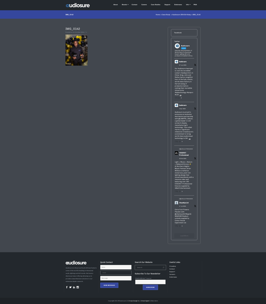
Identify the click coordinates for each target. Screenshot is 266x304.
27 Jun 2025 (182, 65)
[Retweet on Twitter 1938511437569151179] (177, 98)
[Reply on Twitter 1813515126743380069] (175, 226)
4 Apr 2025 (182, 108)
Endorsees (173, 277)
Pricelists (172, 266)
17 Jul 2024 (182, 206)
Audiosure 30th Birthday (181, 15)
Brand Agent (145, 301)
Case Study (166, 15)
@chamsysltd (180, 214)
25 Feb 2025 (182, 158)
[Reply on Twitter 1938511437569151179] (175, 98)
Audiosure (183, 62)
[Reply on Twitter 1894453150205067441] (175, 192)
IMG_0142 (72, 29)
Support (172, 272)
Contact (172, 269)
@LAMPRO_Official (185, 119)
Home (158, 15)
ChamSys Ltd (183, 203)
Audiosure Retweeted (186, 149)
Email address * (143, 278)
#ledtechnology (180, 92)
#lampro (190, 92)
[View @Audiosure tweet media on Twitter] (179, 94)
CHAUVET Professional (184, 154)
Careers (172, 274)
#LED (177, 95)
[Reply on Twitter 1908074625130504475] (175, 142)
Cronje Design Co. (134, 301)
